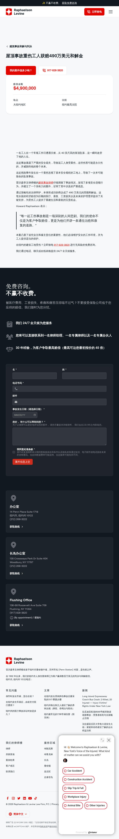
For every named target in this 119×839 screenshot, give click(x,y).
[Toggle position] (102, 740)
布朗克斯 (48, 748)
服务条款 (53, 826)
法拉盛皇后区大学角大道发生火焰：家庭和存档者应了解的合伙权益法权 (97, 727)
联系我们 (10, 771)
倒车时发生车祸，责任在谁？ (20, 696)
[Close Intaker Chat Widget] (108, 740)
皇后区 (47, 771)
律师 (8, 748)
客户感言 (10, 766)
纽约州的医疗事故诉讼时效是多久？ (21, 712)
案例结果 (10, 760)
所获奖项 (10, 754)
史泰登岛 (48, 777)
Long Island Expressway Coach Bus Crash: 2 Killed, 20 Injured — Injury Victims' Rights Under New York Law (97, 701)
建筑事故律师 (45, 182)
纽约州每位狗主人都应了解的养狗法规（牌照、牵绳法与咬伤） (59, 707)
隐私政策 (44, 826)
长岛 (46, 760)
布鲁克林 (48, 754)
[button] (110, 11)
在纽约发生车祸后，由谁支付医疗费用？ (21, 703)
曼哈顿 (47, 766)
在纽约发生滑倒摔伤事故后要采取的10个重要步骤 (59, 698)
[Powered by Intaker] (92, 832)
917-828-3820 (62, 244)
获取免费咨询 (69, 3)
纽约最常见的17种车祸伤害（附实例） (59, 716)
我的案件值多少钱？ (21, 70)
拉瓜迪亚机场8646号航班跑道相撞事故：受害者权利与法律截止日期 (97, 714)
